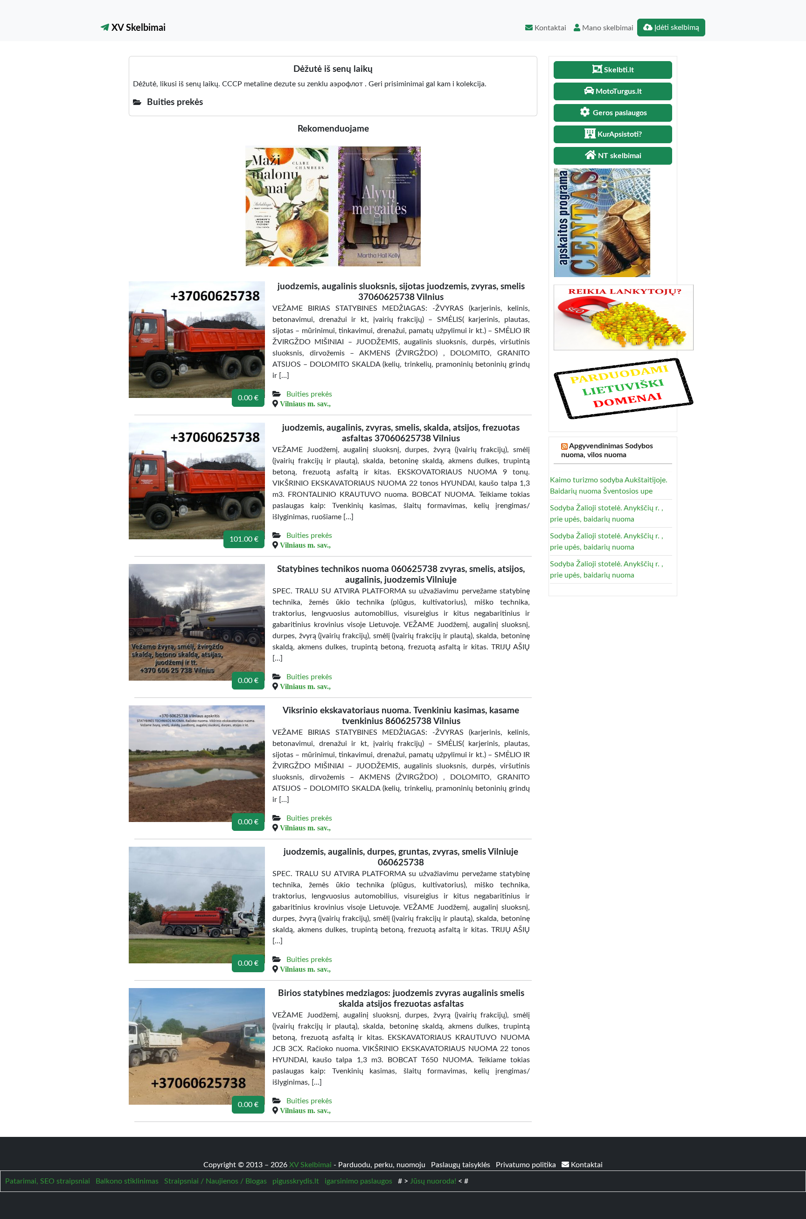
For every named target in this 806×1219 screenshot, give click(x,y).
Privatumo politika (527, 1165)
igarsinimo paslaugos (358, 1181)
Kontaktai (549, 28)
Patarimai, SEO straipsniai (47, 1181)
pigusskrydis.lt (295, 1181)
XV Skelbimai (137, 28)
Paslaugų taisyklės (461, 1165)
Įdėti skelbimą (676, 27)
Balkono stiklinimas (127, 1181)
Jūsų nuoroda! (433, 1181)
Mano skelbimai (606, 28)
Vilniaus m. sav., (305, 403)
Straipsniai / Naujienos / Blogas (215, 1181)
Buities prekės (309, 394)
